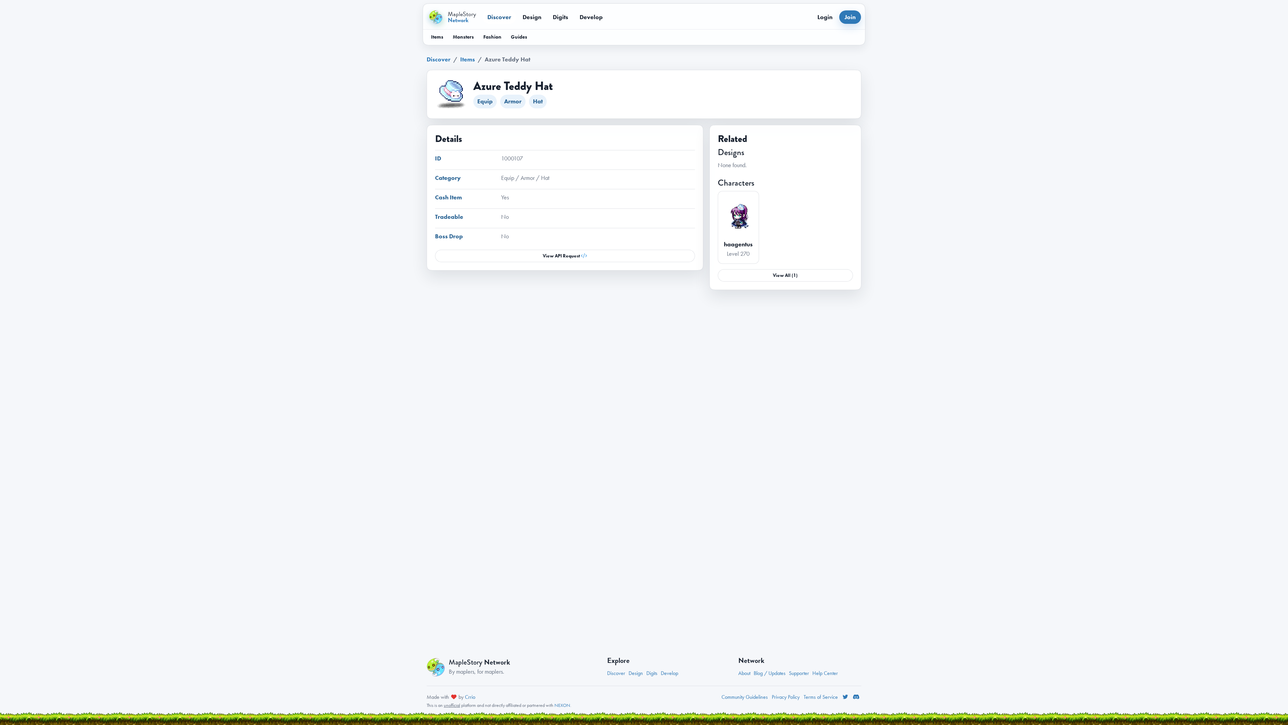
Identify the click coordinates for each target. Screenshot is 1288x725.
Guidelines (744, 696)
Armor (513, 101)
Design (532, 17)
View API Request (562, 256)
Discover (499, 17)
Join (850, 17)
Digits (560, 17)
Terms (821, 696)
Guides (519, 37)
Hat (538, 101)
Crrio (470, 696)
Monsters (463, 37)
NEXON (562, 705)
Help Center (825, 673)
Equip (485, 101)
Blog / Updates (770, 673)
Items (437, 37)
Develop (591, 17)
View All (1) (785, 275)
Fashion (492, 37)
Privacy (786, 696)
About (744, 673)
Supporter (799, 673)
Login (825, 17)
